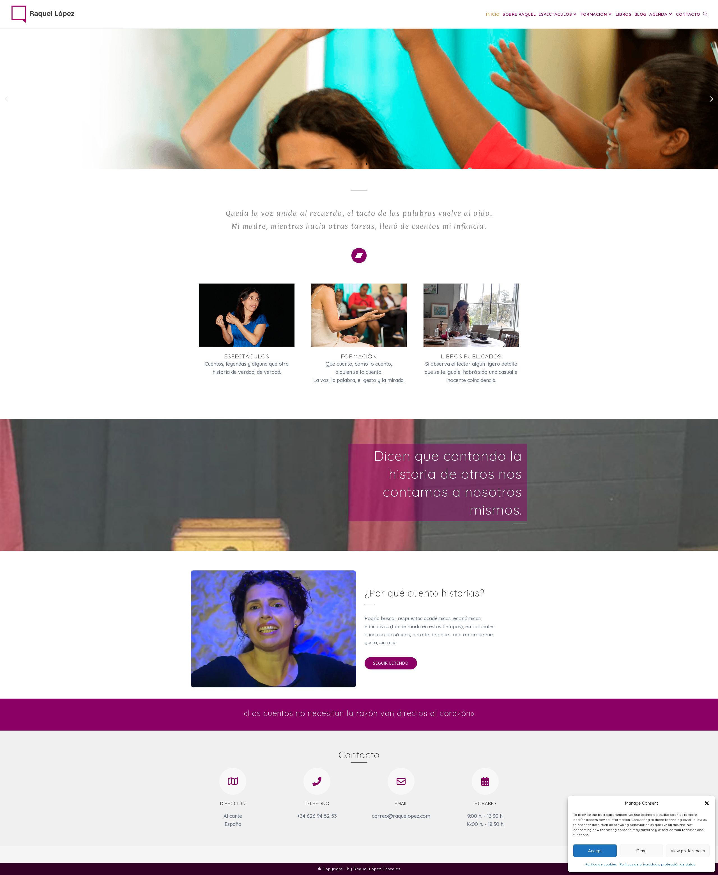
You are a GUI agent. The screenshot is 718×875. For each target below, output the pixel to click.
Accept (595, 850)
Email (401, 803)
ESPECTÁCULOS (246, 356)
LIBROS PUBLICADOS (471, 356)
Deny (641, 850)
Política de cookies (601, 864)
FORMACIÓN (359, 356)
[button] (707, 803)
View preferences (688, 850)
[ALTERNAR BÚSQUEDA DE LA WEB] (705, 14)
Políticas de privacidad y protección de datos (657, 864)
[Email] (401, 781)
